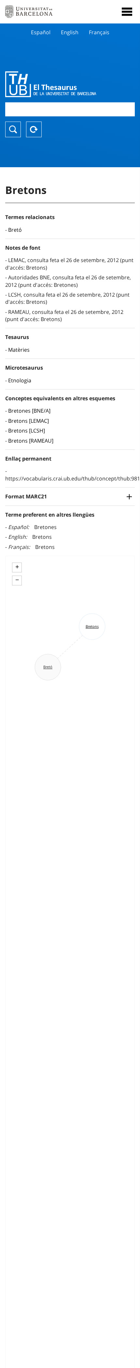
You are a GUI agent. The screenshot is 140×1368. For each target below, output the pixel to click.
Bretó (15, 229)
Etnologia (19, 380)
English (69, 32)
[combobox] (70, 109)
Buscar (13, 129)
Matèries (19, 349)
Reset (34, 129)
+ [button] (17, 567)
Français (99, 32)
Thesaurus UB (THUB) (50, 84)
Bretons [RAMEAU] (30, 440)
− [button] (17, 580)
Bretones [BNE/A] (29, 410)
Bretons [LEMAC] (28, 420)
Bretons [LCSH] (26, 430)
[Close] (127, 12)
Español (40, 32)
